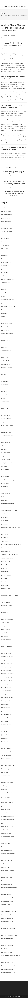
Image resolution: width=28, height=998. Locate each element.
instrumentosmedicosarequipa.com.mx (10, 965)
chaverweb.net (4, 534)
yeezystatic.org (4, 384)
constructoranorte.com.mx (7, 819)
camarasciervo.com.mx (6, 904)
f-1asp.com (3, 296)
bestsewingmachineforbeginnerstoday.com (11, 527)
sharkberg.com (4, 520)
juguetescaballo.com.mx (7, 969)
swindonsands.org (5, 602)
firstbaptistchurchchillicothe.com (9, 463)
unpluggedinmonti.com (6, 626)
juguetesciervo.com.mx (6, 806)
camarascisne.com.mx (6, 931)
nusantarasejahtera (5, 208)
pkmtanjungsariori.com (6, 680)
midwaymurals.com (5, 551)
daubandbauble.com (6, 286)
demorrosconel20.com (6, 231)
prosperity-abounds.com (7, 619)
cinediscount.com (5, 282)
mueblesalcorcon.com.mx (7, 908)
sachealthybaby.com (6, 755)
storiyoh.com (4, 272)
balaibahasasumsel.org (6, 646)
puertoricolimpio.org (6, 211)
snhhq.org (3, 762)
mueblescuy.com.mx (6, 874)
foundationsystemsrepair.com (8, 242)
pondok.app (4, 347)
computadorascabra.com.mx (8, 816)
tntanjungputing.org (6, 667)
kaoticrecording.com (6, 769)
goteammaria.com (5, 452)
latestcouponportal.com (7, 439)
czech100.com (4, 500)
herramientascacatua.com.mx (8, 972)
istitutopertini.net (5, 320)
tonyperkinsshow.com (6, 367)
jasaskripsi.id (4, 735)
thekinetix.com (4, 582)
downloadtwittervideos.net (7, 752)
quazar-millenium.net (6, 350)
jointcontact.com (5, 469)
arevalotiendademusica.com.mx (8, 911)
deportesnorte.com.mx (6, 860)
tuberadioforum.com (6, 371)
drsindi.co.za (4, 391)
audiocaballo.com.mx (6, 843)
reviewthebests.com (6, 704)
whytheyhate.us (5, 381)
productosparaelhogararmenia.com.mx (10, 863)
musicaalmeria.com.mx (6, 829)
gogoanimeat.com (5, 775)
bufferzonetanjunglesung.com (8, 673)
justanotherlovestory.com (7, 323)
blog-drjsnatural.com (6, 714)
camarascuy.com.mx (6, 833)
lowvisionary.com (5, 330)
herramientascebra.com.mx (7, 880)
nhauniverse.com (5, 772)
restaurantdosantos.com (7, 782)
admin (5, 35)
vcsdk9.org (3, 374)
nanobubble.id (4, 636)
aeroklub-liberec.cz (5, 395)
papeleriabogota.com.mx (7, 802)
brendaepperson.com (6, 537)
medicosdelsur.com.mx (6, 812)
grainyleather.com (5, 578)
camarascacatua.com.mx (7, 942)
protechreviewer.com (6, 575)
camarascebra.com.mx (6, 877)
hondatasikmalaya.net (6, 643)
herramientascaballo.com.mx (8, 846)
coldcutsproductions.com (7, 435)
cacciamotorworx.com (6, 276)
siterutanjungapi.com (6, 684)
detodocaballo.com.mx (6, 809)
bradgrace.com (4, 497)
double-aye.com (5, 401)
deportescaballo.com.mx (7, 891)
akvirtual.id (4, 745)
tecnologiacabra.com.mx (7, 945)
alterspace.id (4, 731)
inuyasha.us (4, 313)
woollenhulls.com (5, 490)
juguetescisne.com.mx (6, 884)
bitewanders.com (5, 585)
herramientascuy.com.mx (7, 921)
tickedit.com (4, 252)
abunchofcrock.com (6, 507)
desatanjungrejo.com (6, 690)
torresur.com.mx (5, 867)
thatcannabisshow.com (6, 605)
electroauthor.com (5, 415)
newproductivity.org (6, 456)
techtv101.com (4, 357)
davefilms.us (4, 289)
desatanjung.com (5, 650)
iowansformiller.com (6, 418)
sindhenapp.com (5, 786)
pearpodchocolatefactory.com (8, 765)
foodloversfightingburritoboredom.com (10, 595)
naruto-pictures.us (5, 340)
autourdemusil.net (5, 493)
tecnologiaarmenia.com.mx (7, 840)
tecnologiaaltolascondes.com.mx (9, 887)
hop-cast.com (4, 449)
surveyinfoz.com (5, 245)
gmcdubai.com (4, 524)
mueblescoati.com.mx (6, 894)
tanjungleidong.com (6, 653)
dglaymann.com (5, 541)
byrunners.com (4, 517)
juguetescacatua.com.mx (7, 901)
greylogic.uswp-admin (6, 303)
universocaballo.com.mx (7, 918)
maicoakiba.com (5, 337)
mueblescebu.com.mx (6, 850)
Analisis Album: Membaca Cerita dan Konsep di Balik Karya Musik (14, 172)
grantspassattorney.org (6, 792)
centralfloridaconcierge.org (7, 480)
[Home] (1, 15)
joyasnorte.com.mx (5, 823)
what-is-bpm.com (5, 429)
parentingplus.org (5, 442)
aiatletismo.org (4, 592)
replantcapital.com (5, 633)
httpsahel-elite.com (5, 707)
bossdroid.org (4, 259)
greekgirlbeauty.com (6, 221)
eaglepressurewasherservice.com (9, 412)
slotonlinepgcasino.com (6, 354)
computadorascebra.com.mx (8, 928)
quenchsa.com (4, 514)
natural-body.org (5, 473)
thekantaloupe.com (5, 364)
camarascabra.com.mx (6, 925)
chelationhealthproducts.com (8, 718)
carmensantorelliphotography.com (9, 554)
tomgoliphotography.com (7, 758)
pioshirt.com (4, 568)
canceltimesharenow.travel (7, 279)
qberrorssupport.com (6, 622)
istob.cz (3, 398)
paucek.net (4, 269)
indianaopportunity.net (6, 701)
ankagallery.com (5, 531)
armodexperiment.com (6, 599)
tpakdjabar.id (4, 741)
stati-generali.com (5, 561)
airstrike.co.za (4, 388)
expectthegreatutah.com (7, 425)
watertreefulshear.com (6, 228)
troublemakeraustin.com (7, 558)
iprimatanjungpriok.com (7, 656)
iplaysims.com (4, 486)
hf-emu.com (4, 310)
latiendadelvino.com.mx (7, 948)
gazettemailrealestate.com (7, 299)
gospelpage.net (4, 265)
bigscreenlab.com (5, 238)
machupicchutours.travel (7, 333)
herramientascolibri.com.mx (7, 826)
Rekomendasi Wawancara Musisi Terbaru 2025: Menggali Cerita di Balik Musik (14, 183)
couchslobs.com (5, 483)
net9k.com (3, 344)
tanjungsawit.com (5, 660)
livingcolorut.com (5, 408)
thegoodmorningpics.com (7, 697)
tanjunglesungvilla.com (6, 663)
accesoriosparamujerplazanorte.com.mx (10, 955)
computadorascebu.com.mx (7, 836)
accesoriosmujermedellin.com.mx (9, 935)
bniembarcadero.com (6, 432)
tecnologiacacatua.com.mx (7, 938)
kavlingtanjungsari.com (6, 687)
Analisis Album (7, 38)
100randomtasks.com (6, 459)
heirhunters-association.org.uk (8, 306)
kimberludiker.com (5, 565)
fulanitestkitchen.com (6, 571)
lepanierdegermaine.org (6, 262)
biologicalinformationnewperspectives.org (11, 544)
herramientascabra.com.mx (7, 959)
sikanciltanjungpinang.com (7, 677)
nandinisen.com (5, 616)
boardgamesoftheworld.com (8, 235)
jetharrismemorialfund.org (7, 503)
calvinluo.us (4, 446)
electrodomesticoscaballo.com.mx (9, 897)
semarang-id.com (5, 694)
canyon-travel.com (5, 629)
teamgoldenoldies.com (6, 779)
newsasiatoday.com (6, 724)
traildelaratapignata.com (7, 748)
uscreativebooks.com (6, 405)
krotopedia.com (5, 738)
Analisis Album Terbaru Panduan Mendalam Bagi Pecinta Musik (14, 192)
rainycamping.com (5, 422)
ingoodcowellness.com (6, 214)
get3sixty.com (4, 612)
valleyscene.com (5, 476)
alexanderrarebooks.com (7, 225)
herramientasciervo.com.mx (7, 962)
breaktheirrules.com (6, 609)
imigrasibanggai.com (6, 639)
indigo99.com (4, 721)
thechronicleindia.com (6, 361)
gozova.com (4, 789)
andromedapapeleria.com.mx (8, 857)
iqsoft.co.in (3, 316)
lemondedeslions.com (6, 327)
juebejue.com (4, 248)
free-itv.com (4, 466)
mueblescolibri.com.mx (6, 952)
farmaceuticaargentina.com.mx (8, 914)
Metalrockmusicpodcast (11, 6)
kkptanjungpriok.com (6, 670)
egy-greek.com (4, 293)
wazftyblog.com (5, 728)
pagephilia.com (4, 711)
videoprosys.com (5, 378)
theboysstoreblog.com (6, 548)
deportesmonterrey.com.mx (8, 853)
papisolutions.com (5, 218)
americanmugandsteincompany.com (9, 510)
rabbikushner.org (5, 255)
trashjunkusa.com (5, 588)
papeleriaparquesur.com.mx (7, 870)
